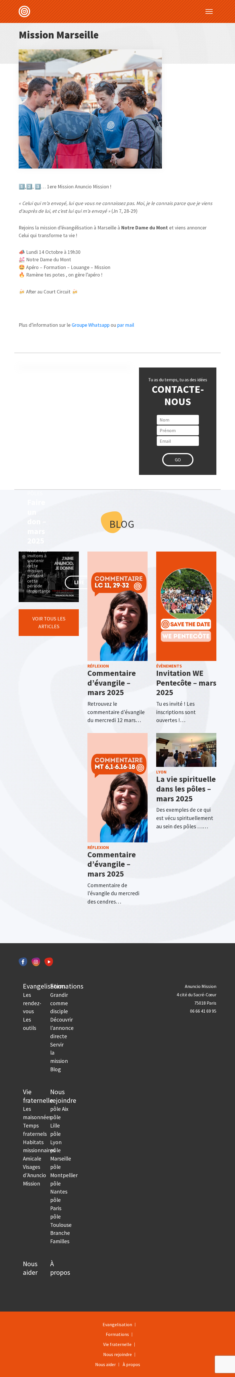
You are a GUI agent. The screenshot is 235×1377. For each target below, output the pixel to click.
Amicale (32, 1158)
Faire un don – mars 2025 (36, 521)
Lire (79, 582)
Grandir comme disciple (59, 1003)
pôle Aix (59, 1108)
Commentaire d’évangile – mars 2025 (111, 682)
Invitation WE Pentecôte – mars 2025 (186, 682)
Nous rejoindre (63, 1096)
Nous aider (30, 1268)
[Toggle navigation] (209, 11)
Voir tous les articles (48, 622)
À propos (60, 1268)
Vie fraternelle (38, 1096)
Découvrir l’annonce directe (62, 1028)
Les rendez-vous (32, 1003)
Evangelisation (44, 986)
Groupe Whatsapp (90, 325)
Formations (66, 986)
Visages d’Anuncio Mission (34, 1175)
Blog (55, 1069)
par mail (125, 325)
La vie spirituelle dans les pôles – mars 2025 (186, 788)
